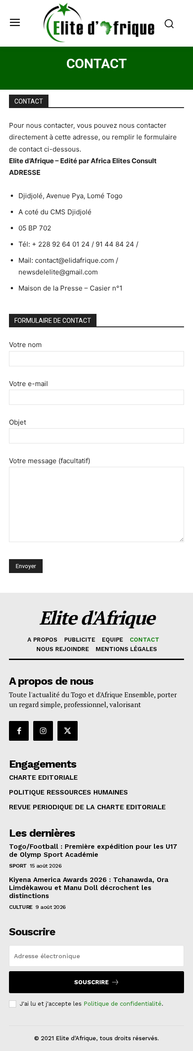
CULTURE (21, 907)
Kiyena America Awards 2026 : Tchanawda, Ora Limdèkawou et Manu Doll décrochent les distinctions (88, 888)
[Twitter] (67, 731)
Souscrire (91, 982)
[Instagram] (43, 731)
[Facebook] (19, 731)
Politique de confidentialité (122, 1003)
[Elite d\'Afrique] (99, 22)
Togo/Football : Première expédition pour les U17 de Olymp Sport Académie (93, 851)
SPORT (18, 866)
